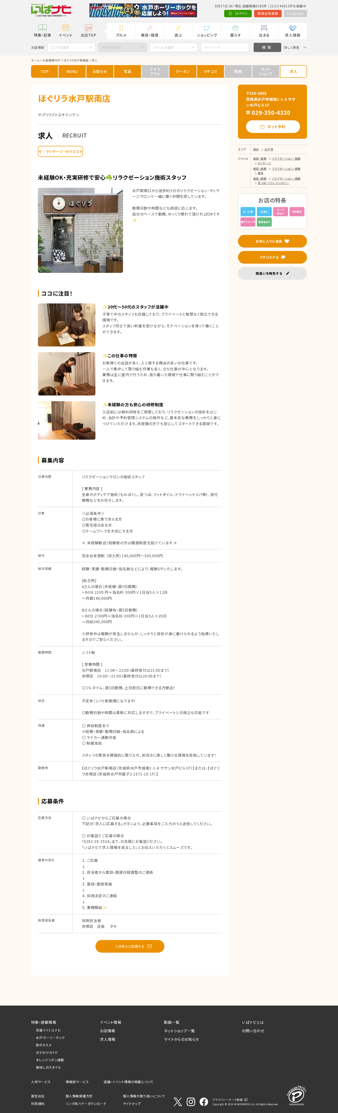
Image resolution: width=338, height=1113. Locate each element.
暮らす (235, 35)
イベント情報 (110, 1022)
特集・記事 (42, 35)
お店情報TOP (51, 60)
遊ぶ (178, 35)
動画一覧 (171, 1022)
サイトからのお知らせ (181, 1039)
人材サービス (41, 1081)
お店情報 (107, 1030)
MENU (72, 71)
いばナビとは (253, 1022)
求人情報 (292, 35)
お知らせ (100, 71)
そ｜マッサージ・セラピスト (60, 151)
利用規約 (38, 1103)
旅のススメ (44, 1045)
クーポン (183, 71)
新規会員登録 (268, 13)
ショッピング (207, 35)
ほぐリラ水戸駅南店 (76, 60)
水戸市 (268, 149)
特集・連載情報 (43, 1022)
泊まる (264, 35)
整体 (261, 173)
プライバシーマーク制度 (227, 1099)
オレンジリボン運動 (50, 1060)
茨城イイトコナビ (48, 1030)
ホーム (35, 60)
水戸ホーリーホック (50, 1037)
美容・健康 (149, 35)
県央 (256, 149)
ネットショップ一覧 (179, 1030)
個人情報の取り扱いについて (144, 1096)
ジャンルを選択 (163, 47)
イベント (65, 35)
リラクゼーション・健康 (286, 158)
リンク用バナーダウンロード (86, 1103)
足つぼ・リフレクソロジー (274, 183)
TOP (44, 71)
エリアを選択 (60, 47)
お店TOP (88, 35)
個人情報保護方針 (79, 1096)
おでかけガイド (47, 1052)
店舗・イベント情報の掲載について (129, 1081)
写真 (128, 71)
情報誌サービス (77, 1081)
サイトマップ (132, 1103)
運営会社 (38, 1096)
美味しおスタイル (48, 1067)
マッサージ (264, 163)
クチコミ (210, 71)
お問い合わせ (253, 1030)
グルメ (121, 35)
